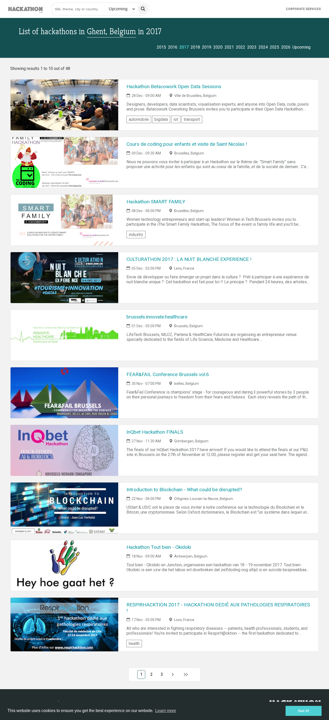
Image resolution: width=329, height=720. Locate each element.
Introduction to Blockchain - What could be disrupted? (184, 490)
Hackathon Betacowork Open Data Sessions (173, 86)
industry (136, 234)
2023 (252, 47)
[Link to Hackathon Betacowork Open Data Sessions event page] (64, 104)
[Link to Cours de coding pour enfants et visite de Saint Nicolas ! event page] (64, 162)
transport (192, 119)
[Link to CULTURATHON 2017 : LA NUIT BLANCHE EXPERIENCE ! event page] (64, 277)
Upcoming (301, 47)
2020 (218, 47)
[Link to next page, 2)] (173, 674)
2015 (161, 47)
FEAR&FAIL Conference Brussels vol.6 (167, 374)
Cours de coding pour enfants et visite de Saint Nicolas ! (186, 144)
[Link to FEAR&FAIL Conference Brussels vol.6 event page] (64, 392)
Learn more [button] (165, 710)
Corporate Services (303, 9)
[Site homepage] (25, 9)
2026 (285, 47)
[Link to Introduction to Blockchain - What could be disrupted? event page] (64, 507)
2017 (184, 47)
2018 (195, 47)
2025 (274, 47)
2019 (206, 47)
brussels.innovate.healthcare (156, 317)
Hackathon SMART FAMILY (155, 202)
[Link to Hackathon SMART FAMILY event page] (64, 220)
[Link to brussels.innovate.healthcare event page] (64, 335)
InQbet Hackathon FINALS (154, 432)
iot (175, 119)
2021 (229, 47)
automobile (139, 119)
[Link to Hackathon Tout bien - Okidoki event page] (64, 565)
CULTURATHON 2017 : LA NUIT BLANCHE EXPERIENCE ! (188, 259)
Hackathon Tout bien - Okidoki (158, 547)
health (134, 643)
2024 (263, 47)
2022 (240, 47)
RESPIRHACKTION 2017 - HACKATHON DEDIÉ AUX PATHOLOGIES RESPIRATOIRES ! (218, 608)
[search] (143, 9)
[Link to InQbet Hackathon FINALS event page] (64, 450)
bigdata (161, 119)
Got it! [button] (303, 711)
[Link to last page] (186, 674)
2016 (172, 47)
